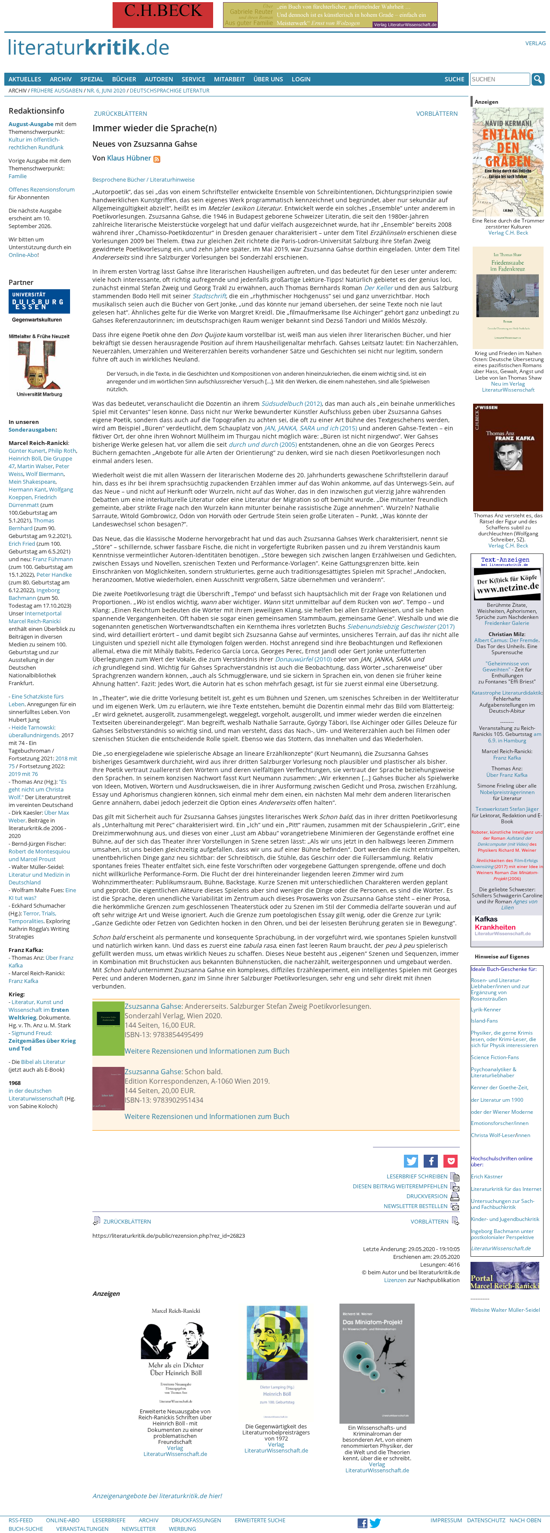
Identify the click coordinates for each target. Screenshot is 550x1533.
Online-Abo (23, 255)
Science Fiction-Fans (495, 1057)
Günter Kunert (27, 450)
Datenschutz (486, 1520)
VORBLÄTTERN (438, 113)
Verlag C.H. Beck (508, 232)
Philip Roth (62, 450)
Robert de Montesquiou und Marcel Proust (39, 855)
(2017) (401, 626)
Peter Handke (54, 574)
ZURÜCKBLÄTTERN (119, 113)
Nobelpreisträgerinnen (507, 791)
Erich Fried (22, 543)
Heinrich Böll (25, 458)
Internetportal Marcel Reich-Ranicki (35, 617)
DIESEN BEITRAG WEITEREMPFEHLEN (400, 1186)
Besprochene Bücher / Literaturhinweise (143, 179)
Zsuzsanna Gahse (153, 1006)
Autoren (159, 79)
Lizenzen (395, 1280)
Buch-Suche (26, 1529)
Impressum (446, 1520)
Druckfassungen (196, 1520)
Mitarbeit (229, 79)
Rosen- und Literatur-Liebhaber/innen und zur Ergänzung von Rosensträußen (500, 989)
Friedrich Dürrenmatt (33, 501)
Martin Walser (35, 466)
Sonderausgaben (32, 429)
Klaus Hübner (129, 158)
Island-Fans (484, 1020)
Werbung (182, 1529)
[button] (411, 1161)
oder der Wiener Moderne (502, 1111)
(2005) (263, 444)
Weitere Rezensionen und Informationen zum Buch (207, 1051)
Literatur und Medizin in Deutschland (39, 878)
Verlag (536, 43)
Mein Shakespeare (32, 481)
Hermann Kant (27, 489)
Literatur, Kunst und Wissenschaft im (39, 1009)
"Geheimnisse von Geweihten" (506, 666)
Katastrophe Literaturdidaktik (506, 692)
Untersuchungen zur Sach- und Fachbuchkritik (503, 1203)
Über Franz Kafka (507, 774)
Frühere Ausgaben (56, 90)
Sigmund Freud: (42, 1040)
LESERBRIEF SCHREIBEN (417, 1176)
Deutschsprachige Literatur (169, 90)
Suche (454, 79)
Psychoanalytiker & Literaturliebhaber (493, 1072)
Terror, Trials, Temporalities (32, 917)
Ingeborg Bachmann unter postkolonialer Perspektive (502, 1233)
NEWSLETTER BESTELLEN (416, 1206)
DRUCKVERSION (427, 1196)
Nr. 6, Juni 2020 (106, 90)
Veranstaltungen (82, 1529)
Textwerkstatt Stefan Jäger (507, 808)
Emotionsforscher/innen (500, 1122)
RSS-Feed (21, 1520)
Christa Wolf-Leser (493, 1134)
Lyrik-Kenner (486, 1009)
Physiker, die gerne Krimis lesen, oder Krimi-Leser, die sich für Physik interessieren (504, 1038)
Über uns (268, 79)
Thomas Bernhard (31, 524)
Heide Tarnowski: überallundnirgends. (34, 731)
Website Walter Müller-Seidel (505, 1309)
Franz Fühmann (53, 559)
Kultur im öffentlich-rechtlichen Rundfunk (36, 143)
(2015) (310, 428)
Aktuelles (25, 79)
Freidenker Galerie (507, 622)
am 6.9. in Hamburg (514, 736)
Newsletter (139, 1529)
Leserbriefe (108, 1520)
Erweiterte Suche (260, 1520)
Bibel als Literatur (43, 1062)
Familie (18, 176)
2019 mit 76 (23, 774)
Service (193, 79)
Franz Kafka (23, 981)
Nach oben (525, 1520)
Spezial (92, 79)
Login (301, 79)
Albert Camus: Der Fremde (506, 640)
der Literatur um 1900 (497, 1099)
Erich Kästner (487, 1176)
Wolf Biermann (45, 474)
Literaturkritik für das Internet (506, 1188)
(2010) (303, 659)
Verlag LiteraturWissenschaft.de (175, 1451)
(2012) (291, 403)
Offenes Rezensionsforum (42, 189)
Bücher (124, 79)
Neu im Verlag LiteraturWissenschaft (508, 386)
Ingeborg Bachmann (34, 594)
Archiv (61, 79)
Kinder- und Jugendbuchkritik (505, 1218)
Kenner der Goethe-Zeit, (500, 1087)
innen (523, 1134)
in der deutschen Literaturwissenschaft (36, 1094)
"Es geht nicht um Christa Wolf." (38, 789)
